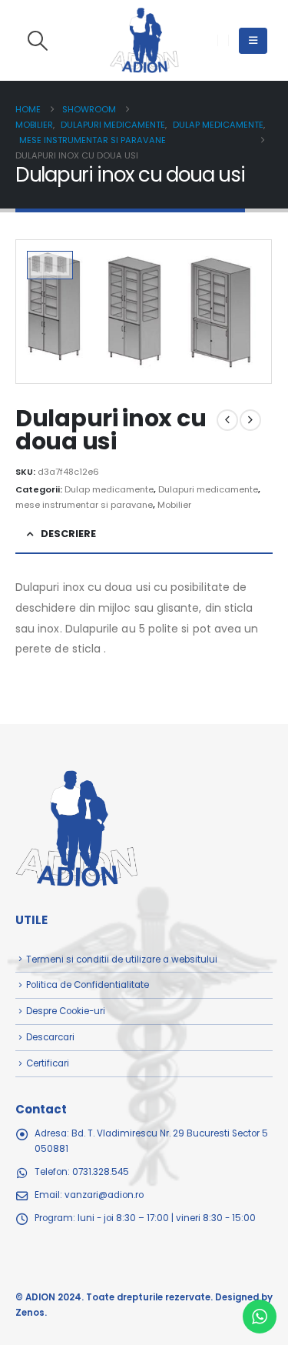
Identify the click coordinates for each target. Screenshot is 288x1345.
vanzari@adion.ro (104, 1195)
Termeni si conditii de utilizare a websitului (121, 959)
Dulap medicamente (109, 489)
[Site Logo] (144, 40)
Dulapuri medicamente (208, 489)
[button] (37, 41)
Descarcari (50, 1037)
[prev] (227, 420)
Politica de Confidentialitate (87, 985)
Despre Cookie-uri (65, 1011)
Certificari (47, 1063)
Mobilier (174, 505)
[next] (250, 420)
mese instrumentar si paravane (84, 505)
